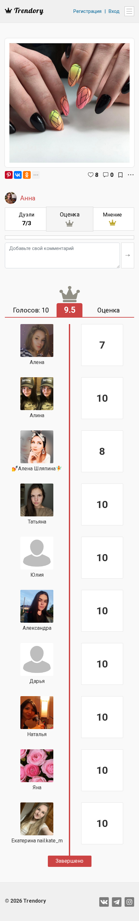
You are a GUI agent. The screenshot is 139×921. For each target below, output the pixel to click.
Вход (114, 11)
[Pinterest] (9, 175)
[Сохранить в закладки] (120, 174)
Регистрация (87, 11)
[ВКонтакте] (18, 175)
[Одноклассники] (27, 175)
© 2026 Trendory (25, 901)
